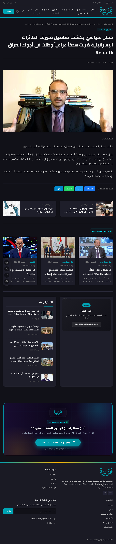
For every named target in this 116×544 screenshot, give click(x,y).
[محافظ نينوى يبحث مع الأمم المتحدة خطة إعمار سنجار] (58, 247)
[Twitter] (11, 3)
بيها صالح (79, 11)
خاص (93, 9)
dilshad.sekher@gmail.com (43, 518)
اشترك (8, 11)
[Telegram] (4, 3)
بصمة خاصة (85, 11)
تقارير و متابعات (56, 11)
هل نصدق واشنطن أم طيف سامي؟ (20, 272)
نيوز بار (110, 505)
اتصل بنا (31, 11)
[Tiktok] (8, 3)
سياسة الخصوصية (49, 487)
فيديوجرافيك (67, 9)
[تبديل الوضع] (17, 11)
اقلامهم (45, 9)
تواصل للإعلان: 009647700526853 (86, 324)
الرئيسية (103, 9)
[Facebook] (15, 3)
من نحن (37, 11)
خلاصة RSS (51, 523)
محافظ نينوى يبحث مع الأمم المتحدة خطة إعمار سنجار (59, 274)
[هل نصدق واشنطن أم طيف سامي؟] (20, 247)
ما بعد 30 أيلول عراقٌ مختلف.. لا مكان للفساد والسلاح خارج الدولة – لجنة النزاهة (97, 276)
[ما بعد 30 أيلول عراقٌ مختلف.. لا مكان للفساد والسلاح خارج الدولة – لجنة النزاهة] (96, 247)
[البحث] (23, 11)
